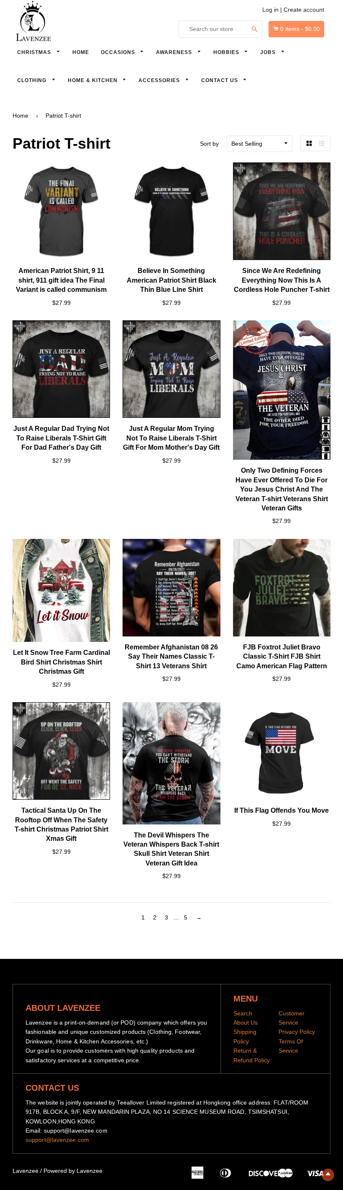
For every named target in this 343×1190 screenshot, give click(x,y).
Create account (304, 9)
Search (242, 1013)
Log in (270, 9)
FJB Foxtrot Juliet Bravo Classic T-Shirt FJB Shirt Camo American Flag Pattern (281, 657)
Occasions (119, 52)
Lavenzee (25, 1170)
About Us (245, 1022)
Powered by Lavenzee (73, 1170)
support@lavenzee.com (57, 1139)
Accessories (160, 80)
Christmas (35, 52)
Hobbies (227, 52)
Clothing (32, 80)
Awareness (175, 52)
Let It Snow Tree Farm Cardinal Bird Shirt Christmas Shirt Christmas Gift (61, 662)
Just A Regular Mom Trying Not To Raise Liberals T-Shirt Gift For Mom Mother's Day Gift (171, 438)
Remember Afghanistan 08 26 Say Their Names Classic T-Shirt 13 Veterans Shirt (171, 657)
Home (80, 52)
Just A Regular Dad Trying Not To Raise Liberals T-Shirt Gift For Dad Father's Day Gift (61, 438)
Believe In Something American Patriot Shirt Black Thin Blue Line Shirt (171, 280)
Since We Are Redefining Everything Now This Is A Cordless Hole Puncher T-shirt (282, 280)
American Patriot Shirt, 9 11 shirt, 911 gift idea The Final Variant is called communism (61, 280)
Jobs (268, 52)
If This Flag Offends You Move (281, 810)
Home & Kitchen (93, 80)
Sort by (209, 143)
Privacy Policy (297, 1031)
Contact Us (220, 80)
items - (300, 29)
